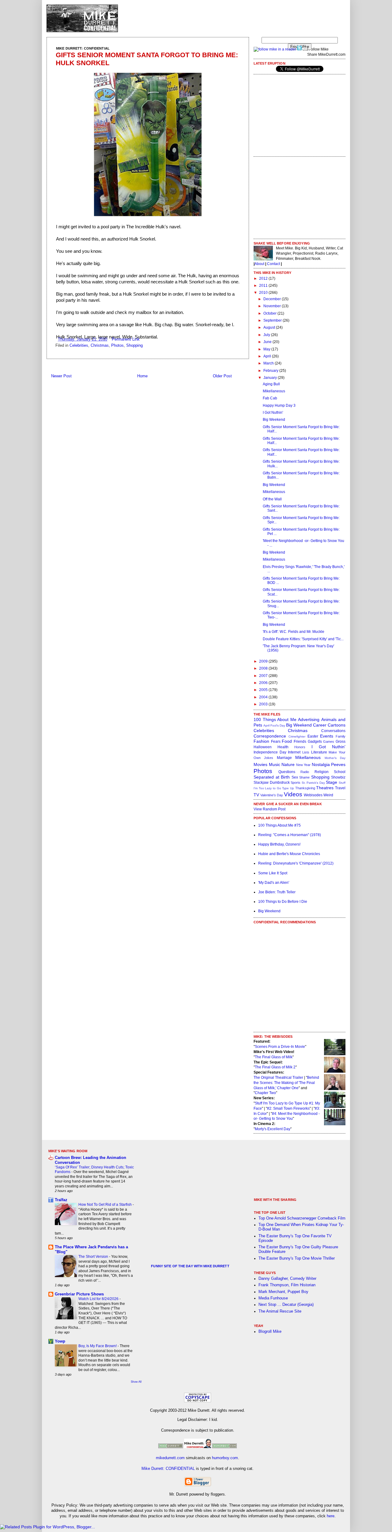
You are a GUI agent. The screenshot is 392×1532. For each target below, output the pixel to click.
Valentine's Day (271, 795)
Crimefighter (296, 736)
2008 (264, 668)
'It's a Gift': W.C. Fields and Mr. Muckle (293, 632)
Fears (276, 741)
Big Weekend (274, 419)
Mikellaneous (274, 391)
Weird (328, 795)
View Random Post (269, 809)
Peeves (338, 764)
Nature (288, 764)
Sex (295, 777)
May (267, 349)
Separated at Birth (272, 777)
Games (328, 741)
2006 (264, 683)
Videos (293, 794)
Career (319, 725)
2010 (264, 292)
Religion (322, 772)
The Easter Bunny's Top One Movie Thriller (296, 1258)
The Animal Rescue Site (279, 1311)
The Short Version (93, 1256)
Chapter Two (265, 1093)
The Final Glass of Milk (273, 1057)
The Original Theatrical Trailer (278, 1077)
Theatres (325, 787)
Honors (299, 747)
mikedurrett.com (170, 1458)
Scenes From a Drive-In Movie (280, 1046)
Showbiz (338, 777)
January (270, 378)
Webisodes (313, 795)
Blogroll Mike (269, 1331)
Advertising (308, 719)
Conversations (333, 731)
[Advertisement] (234, 18)
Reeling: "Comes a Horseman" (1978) (289, 835)
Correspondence (270, 736)
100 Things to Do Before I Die (282, 901)
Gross (340, 741)
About (259, 264)
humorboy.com (225, 1458)
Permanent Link (126, 339)
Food (287, 741)
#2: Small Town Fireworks (288, 1108)
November (272, 306)
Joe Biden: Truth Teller (277, 892)
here (330, 1516)
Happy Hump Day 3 (279, 405)
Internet (294, 752)
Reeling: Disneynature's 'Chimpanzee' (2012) (296, 863)
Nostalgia (321, 764)
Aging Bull (271, 384)
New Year (303, 765)
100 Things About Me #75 (279, 825)
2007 (264, 676)
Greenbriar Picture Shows (79, 1294)
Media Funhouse (273, 1298)
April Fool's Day (274, 725)
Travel (340, 788)
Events (326, 736)
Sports (295, 782)
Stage (331, 782)
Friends (300, 741)
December (272, 299)
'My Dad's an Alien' (273, 882)
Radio (304, 772)
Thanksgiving (305, 788)
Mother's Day (335, 758)
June (268, 342)
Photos (117, 345)
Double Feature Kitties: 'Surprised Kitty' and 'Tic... (303, 639)
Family (340, 736)
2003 (264, 704)
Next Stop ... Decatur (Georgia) (286, 1304)
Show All (136, 1381)
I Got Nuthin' (273, 412)
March (269, 363)
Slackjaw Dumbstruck (272, 782)
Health (282, 747)
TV (256, 794)
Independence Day (270, 752)
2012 (264, 278)
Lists (305, 752)
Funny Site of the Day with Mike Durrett (190, 1266)
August (269, 327)
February (271, 370)
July (267, 335)
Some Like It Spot (272, 873)
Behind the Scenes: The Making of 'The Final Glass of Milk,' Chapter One (286, 1082)
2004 (264, 697)
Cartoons (336, 725)
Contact (273, 264)
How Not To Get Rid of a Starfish (105, 1204)
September (273, 320)
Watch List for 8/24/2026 (98, 1299)
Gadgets (315, 741)
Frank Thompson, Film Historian (286, 1285)
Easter (312, 736)
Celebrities (79, 345)
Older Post (222, 376)
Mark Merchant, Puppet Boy (283, 1292)
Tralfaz (61, 1200)
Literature (319, 752)
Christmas (100, 345)
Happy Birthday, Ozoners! (279, 844)
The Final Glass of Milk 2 (275, 1067)
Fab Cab (270, 398)
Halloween (263, 747)
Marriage (284, 758)
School (339, 772)
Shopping (134, 345)
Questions (286, 772)
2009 (264, 661)
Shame (304, 777)
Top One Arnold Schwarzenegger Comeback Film (301, 1218)
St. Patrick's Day (313, 782)
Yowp (60, 1341)
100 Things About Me (275, 719)
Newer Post (61, 376)
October (270, 313)
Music (274, 764)
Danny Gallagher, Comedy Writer (287, 1278)
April (267, 356)
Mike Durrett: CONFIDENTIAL (168, 1469)
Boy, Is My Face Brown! (98, 1346)
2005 (264, 690)
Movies (260, 764)
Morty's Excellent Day (272, 1129)
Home (142, 376)
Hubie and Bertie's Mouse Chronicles (289, 854)
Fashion (261, 741)
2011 (264, 285)
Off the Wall (272, 499)
